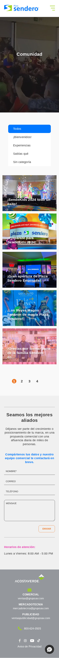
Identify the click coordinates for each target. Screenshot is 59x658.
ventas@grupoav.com (31, 598)
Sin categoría (22, 162)
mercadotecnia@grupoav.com (31, 608)
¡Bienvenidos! (22, 137)
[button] (49, 649)
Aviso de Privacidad (30, 646)
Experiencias (21, 145)
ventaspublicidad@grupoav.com (31, 618)
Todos (17, 128)
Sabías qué (21, 153)
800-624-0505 (32, 628)
